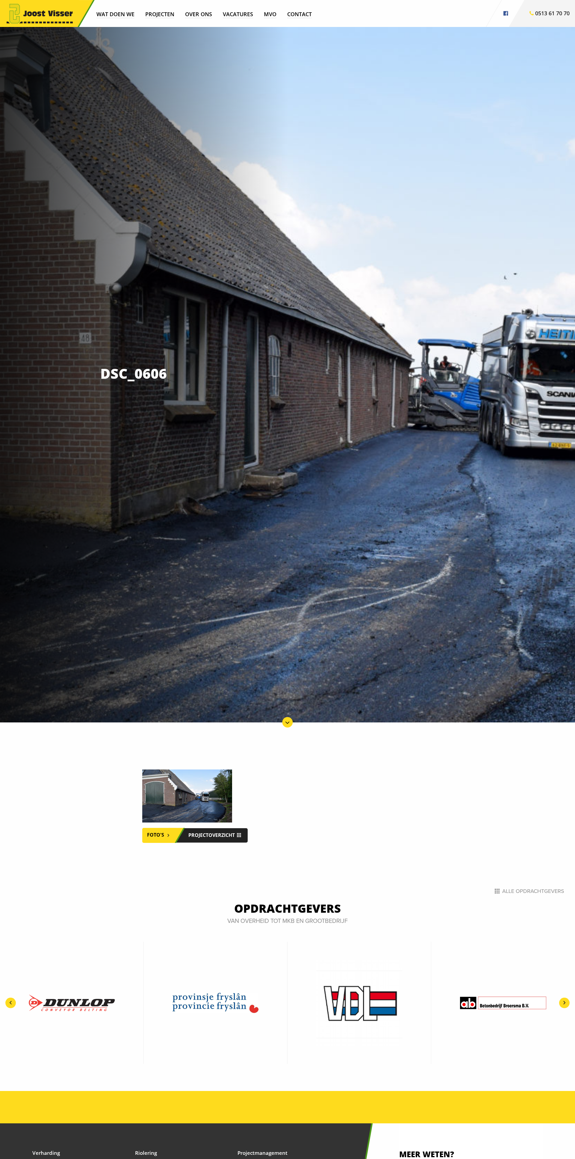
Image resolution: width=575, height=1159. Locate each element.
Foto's (156, 834)
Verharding (46, 1152)
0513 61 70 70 (552, 13)
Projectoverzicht (212, 835)
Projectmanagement (262, 1152)
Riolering (146, 1152)
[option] (72, 1003)
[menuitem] (115, 14)
